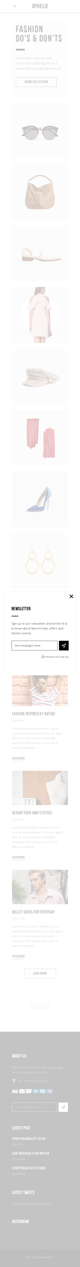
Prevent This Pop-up (56, 657)
